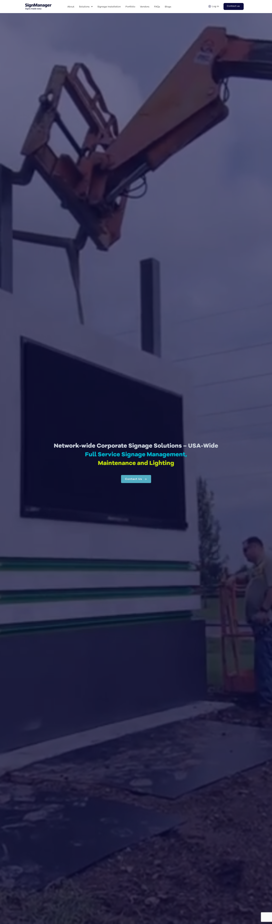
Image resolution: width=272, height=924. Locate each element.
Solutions (84, 7)
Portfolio (130, 7)
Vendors (144, 7)
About (70, 7)
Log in (215, 6)
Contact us (233, 6)
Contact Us (133, 479)
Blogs (168, 7)
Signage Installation (109, 7)
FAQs (157, 7)
